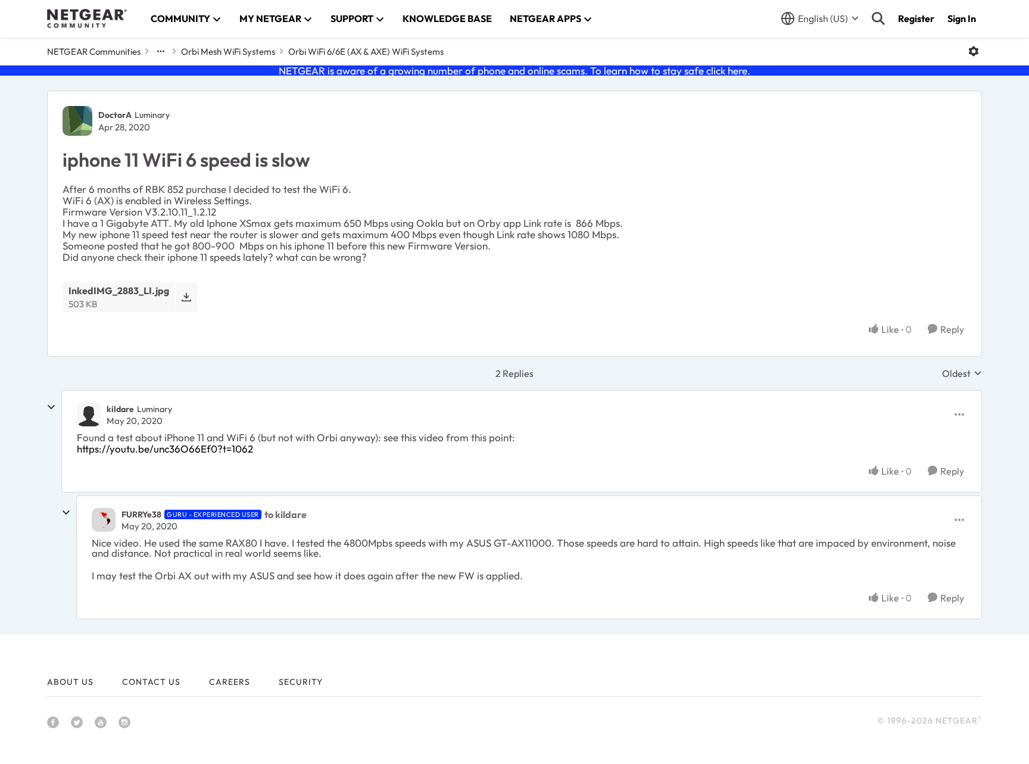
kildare (120, 409)
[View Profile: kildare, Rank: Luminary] (89, 414)
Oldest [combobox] (962, 373)
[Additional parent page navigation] (161, 51)
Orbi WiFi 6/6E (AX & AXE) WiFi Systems (366, 51)
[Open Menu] (973, 51)
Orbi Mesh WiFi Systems (228, 51)
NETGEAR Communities (94, 51)
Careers (229, 681)
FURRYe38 (141, 514)
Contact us (151, 681)
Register (916, 18)
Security (301, 681)
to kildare (285, 514)
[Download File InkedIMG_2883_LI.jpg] (186, 296)
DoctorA (115, 115)
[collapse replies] (51, 407)
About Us (70, 681)
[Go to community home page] (87, 18)
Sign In (961, 18)
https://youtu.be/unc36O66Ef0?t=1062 (165, 448)
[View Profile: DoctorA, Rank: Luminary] (77, 121)
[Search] (878, 18)
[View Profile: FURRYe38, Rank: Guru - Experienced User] (104, 520)
